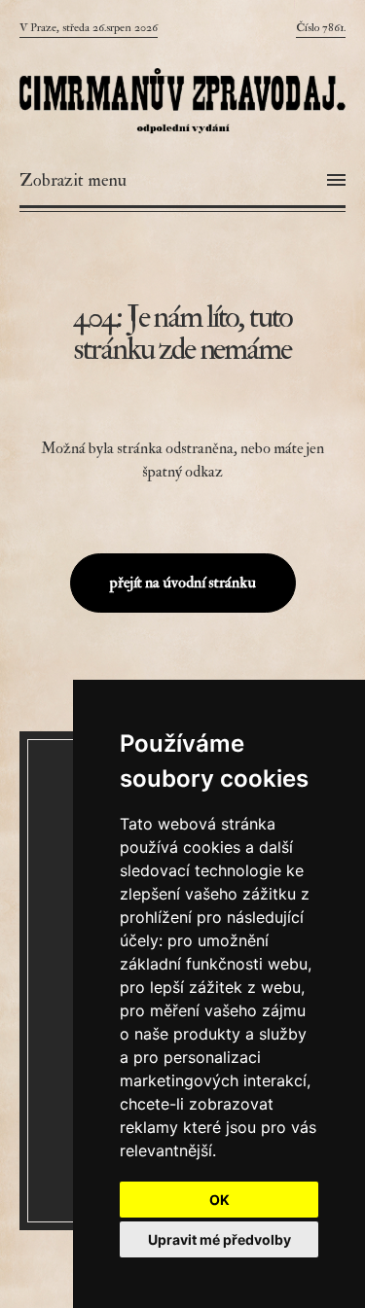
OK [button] (219, 1199)
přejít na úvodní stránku (183, 582)
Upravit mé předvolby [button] (219, 1239)
